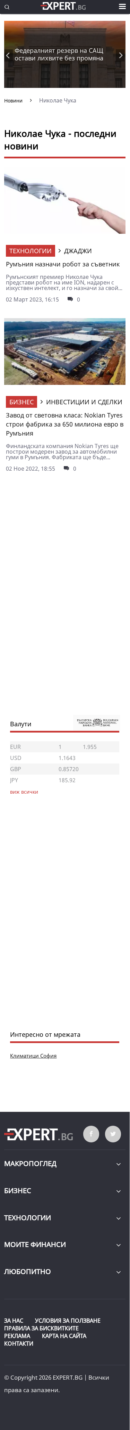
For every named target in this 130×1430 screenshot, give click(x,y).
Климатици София (33, 1055)
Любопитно (27, 1271)
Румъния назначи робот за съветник (63, 264)
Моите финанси (35, 1244)
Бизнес (21, 402)
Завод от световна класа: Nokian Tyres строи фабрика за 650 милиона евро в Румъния (64, 424)
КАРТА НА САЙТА (64, 1336)
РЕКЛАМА (17, 1336)
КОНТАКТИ (18, 1343)
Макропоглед (30, 1163)
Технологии (30, 251)
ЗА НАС (13, 1320)
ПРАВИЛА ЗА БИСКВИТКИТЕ (41, 1328)
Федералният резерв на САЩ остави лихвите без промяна (59, 54)
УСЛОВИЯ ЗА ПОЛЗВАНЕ (68, 1320)
